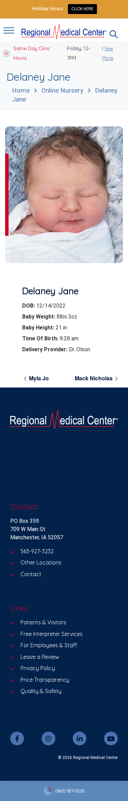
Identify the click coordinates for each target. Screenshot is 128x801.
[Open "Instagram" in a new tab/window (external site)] (48, 738)
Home (21, 90)
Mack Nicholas (94, 378)
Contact (30, 574)
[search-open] (113, 34)
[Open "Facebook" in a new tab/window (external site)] (17, 738)
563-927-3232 (37, 551)
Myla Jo (38, 378)
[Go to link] (64, 194)
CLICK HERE (82, 8)
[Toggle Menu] (8, 30)
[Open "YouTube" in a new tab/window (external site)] (111, 738)
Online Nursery (62, 90)
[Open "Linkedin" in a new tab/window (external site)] (79, 738)
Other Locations (40, 562)
